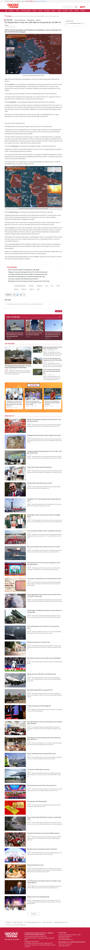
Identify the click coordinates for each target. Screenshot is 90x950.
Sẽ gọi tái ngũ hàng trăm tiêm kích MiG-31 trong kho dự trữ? (52, 348)
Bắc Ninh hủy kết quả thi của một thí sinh (38, 642)
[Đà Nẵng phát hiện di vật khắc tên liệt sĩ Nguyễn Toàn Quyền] (15, 442)
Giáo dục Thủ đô (82, 7)
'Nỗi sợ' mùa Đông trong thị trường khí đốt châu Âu (41, 753)
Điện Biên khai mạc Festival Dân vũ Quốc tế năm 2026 (42, 849)
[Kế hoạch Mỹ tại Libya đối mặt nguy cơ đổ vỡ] (15, 489)
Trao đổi (40, 10)
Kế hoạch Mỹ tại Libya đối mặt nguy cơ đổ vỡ (39, 483)
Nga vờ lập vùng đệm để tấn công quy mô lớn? (40, 690)
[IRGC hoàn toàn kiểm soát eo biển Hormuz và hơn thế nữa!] (15, 553)
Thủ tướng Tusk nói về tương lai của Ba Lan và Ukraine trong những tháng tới (44, 881)
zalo (17, 294)
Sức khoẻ (65, 10)
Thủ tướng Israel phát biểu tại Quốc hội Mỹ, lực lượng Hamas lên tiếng (27, 274)
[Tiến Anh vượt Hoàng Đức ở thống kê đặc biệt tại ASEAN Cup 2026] (33, 394)
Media (71, 10)
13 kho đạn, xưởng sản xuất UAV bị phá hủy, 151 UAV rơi (23, 279)
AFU (52, 286)
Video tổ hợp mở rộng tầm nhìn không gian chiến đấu (23, 270)
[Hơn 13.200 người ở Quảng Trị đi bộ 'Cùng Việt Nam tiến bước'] (15, 537)
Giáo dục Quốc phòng (19, 20)
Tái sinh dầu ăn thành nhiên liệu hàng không (39, 467)
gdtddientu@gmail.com (42, 1)
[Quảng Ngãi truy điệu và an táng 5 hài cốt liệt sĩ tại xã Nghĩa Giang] (15, 521)
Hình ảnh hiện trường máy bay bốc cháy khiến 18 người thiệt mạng (26, 276)
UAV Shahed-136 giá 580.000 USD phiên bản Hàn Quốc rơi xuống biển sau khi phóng (33, 334)
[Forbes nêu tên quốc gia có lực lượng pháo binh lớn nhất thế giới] (37, 361)
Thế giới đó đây (30, 20)
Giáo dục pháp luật (26, 10)
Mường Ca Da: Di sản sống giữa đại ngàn (38, 897)
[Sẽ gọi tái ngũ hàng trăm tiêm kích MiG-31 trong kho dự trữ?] (37, 349)
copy (24, 294)
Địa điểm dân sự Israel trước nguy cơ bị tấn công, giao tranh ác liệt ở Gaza (29, 281)
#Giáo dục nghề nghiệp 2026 (39, 16)
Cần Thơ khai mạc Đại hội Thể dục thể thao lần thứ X (41, 785)
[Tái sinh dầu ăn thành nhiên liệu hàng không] (15, 473)
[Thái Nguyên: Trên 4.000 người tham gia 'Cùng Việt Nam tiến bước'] (15, 505)
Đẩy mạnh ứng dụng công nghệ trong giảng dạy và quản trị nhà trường (14, 402)
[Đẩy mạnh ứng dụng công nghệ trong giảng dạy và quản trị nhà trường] (14, 394)
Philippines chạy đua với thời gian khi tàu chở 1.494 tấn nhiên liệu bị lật (27, 272)
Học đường (47, 10)
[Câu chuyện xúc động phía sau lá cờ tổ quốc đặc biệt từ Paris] (15, 585)
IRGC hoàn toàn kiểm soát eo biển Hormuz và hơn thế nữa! (43, 547)
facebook (14, 294)
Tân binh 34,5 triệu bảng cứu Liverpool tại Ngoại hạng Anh (43, 833)
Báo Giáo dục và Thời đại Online (13, 5)
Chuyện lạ (38, 20)
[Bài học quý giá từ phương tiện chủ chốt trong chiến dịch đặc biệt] (37, 372)
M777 (58, 286)
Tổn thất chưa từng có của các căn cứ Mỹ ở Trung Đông (15, 333)
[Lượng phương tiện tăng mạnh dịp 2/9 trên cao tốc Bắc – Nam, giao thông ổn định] (15, 457)
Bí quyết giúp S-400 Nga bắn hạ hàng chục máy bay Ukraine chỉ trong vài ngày (44, 611)
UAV (46, 286)
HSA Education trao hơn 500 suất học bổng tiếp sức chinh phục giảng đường (43, 563)
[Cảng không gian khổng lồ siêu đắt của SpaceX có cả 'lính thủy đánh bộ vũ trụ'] (54, 325)
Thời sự (17, 10)
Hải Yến (6, 25)
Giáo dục (11, 10)
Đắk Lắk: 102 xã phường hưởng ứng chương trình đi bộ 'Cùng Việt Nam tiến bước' (44, 420)
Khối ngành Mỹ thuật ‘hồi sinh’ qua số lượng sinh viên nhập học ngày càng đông (44, 722)
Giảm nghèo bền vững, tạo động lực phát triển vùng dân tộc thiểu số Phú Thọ (44, 738)
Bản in (21, 294)
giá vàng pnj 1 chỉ (69, 21)
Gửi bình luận (59, 311)
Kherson (24, 289)
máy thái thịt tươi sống (75, 23)
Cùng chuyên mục (13, 317)
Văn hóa (77, 10)
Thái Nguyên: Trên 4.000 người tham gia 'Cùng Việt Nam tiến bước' (44, 499)
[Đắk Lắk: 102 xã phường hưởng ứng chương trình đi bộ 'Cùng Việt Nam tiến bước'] (15, 426)
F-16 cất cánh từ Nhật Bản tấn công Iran (38, 769)
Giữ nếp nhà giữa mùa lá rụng (35, 865)
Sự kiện (8, 16)
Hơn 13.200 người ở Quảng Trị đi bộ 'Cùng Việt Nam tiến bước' (44, 531)
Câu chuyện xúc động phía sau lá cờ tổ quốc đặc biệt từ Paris (44, 578)
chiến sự (31, 289)
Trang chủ (6, 10)
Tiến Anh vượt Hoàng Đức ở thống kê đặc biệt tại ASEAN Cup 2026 (33, 402)
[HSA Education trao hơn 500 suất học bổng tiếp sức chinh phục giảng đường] (15, 569)
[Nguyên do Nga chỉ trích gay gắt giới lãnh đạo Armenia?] (52, 394)
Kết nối (34, 10)
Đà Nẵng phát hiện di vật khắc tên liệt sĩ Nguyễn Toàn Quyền (44, 435)
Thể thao (83, 10)
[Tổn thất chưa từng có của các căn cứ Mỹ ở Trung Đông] (15, 325)
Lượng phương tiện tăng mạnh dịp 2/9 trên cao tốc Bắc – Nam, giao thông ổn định (44, 452)
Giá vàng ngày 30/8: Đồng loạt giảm (37, 801)
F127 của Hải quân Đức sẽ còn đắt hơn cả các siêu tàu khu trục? (43, 627)
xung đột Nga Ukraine (20, 286)
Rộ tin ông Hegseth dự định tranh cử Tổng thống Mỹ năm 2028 (44, 928)
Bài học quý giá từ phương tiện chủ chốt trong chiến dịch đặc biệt (51, 371)
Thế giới (59, 10)
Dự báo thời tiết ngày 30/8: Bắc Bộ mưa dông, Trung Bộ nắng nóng (44, 818)
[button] (57, 316)
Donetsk (31, 286)
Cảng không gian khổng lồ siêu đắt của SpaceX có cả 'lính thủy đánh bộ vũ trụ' (53, 334)
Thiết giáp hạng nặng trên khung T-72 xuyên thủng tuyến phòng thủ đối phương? (18, 366)
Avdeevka (39, 286)
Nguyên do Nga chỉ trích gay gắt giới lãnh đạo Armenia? (52, 401)
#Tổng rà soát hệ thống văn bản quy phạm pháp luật (21, 16)
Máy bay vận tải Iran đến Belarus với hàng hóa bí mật (41, 674)
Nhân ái (53, 10)
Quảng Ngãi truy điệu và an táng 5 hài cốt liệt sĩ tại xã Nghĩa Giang (43, 515)
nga (38, 289)
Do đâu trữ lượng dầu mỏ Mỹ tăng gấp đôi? (39, 706)
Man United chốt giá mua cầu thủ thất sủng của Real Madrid (43, 658)
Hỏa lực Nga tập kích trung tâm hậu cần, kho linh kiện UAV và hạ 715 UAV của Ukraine (44, 595)
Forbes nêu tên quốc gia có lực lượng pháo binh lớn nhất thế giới (52, 359)
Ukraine (16, 289)
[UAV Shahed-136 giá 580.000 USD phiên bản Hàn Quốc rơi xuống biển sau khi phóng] (34, 325)
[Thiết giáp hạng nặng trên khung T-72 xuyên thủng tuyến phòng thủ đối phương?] (18, 355)
